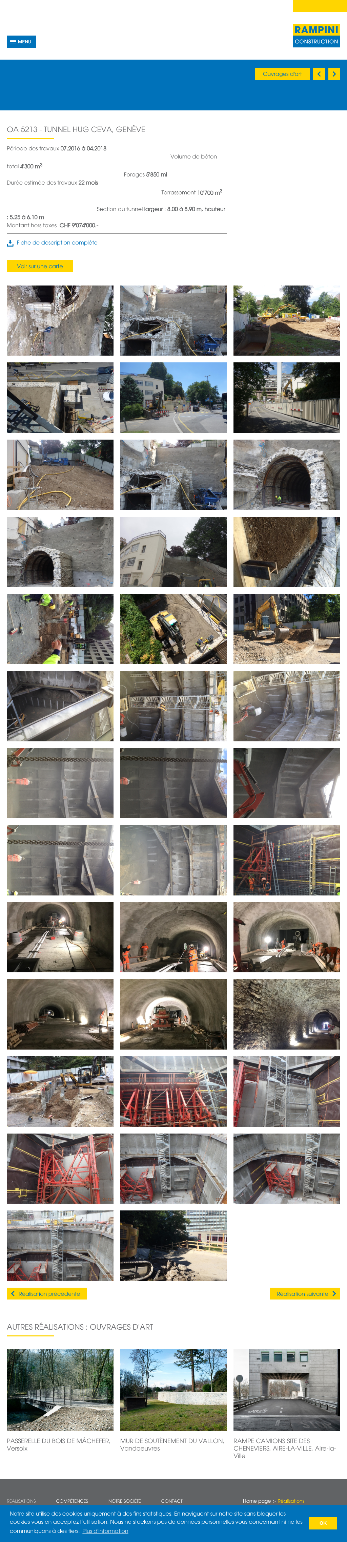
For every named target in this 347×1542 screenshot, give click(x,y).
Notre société (124, 1501)
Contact (172, 1501)
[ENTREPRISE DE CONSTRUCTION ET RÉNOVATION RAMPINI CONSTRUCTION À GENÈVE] (316, 35)
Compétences (72, 1501)
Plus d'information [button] (105, 1531)
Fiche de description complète (57, 243)
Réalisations (21, 1501)
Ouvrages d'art (282, 74)
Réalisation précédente (49, 1294)
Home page (257, 1501)
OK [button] (323, 1523)
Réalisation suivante (302, 1294)
